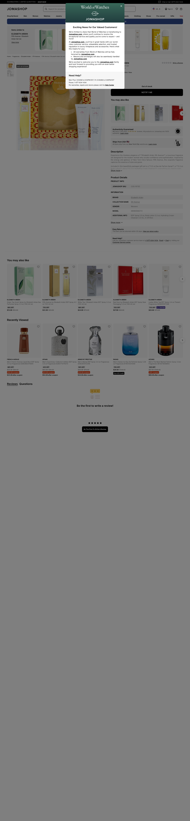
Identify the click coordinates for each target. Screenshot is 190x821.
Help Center (109, 85)
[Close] (121, 6)
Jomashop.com (75, 34)
